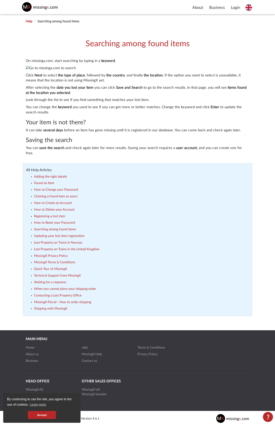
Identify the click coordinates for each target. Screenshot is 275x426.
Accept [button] (42, 415)
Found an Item (44, 183)
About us (32, 354)
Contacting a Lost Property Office (58, 295)
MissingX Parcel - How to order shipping (62, 302)
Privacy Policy (147, 354)
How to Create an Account (53, 203)
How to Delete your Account (54, 209)
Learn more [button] (38, 404)
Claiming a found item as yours (56, 196)
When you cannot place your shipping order (65, 288)
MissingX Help (92, 354)
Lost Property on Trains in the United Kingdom (66, 249)
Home (30, 347)
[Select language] (248, 7)
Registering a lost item (49, 216)
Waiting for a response (50, 282)
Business (217, 8)
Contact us (89, 360)
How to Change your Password (56, 189)
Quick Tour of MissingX (50, 269)
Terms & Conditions (151, 347)
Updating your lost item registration (59, 236)
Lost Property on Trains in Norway (58, 242)
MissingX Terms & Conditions (54, 262)
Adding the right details (50, 176)
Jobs (85, 347)
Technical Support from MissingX (57, 275)
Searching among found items (55, 229)
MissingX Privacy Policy (51, 255)
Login (235, 8)
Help (29, 21)
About (197, 8)
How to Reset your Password (54, 222)
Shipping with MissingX (50, 308)
